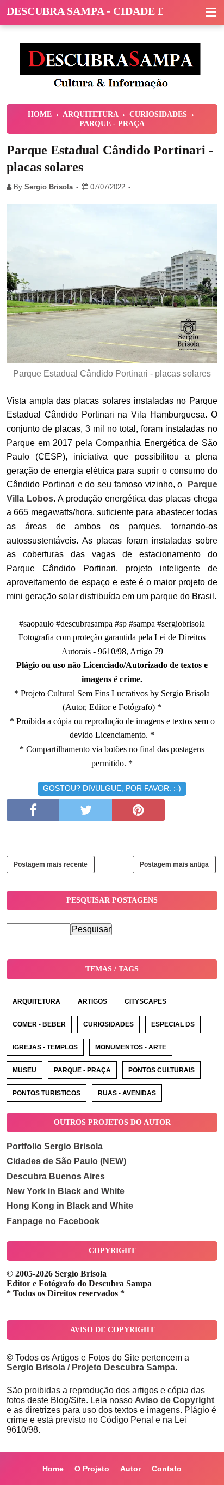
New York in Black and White (66, 1191)
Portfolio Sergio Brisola (55, 1146)
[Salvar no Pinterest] (138, 810)
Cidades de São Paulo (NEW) (66, 1161)
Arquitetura (36, 1001)
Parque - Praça (82, 1070)
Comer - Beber (39, 1024)
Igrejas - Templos (45, 1047)
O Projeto (91, 1468)
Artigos (92, 1001)
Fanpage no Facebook (53, 1221)
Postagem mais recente (51, 864)
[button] (211, 13)
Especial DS (173, 1024)
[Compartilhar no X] (85, 810)
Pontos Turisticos (46, 1093)
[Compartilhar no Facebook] (33, 810)
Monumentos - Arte (130, 1047)
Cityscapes (145, 1001)
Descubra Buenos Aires (56, 1176)
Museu (24, 1070)
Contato (167, 1468)
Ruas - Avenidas (127, 1093)
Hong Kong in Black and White (70, 1205)
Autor (130, 1468)
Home (53, 1468)
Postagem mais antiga (174, 864)
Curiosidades (108, 1024)
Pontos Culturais (161, 1070)
